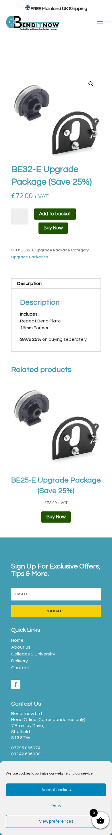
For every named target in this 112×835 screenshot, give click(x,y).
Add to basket (55, 213)
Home (17, 640)
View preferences (56, 821)
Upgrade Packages (29, 257)
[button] (91, 84)
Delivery (19, 661)
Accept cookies (56, 790)
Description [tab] (29, 283)
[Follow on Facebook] (15, 684)
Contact (20, 667)
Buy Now (53, 228)
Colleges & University (33, 654)
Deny (56, 806)
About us (20, 647)
